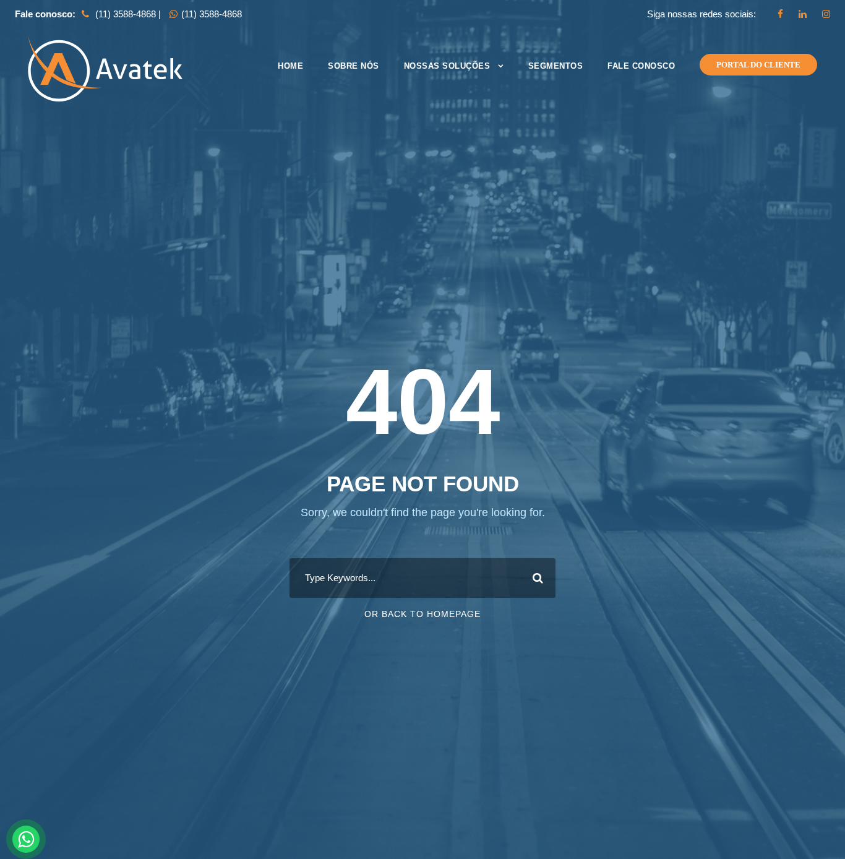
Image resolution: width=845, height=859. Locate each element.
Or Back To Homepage (422, 614)
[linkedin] (803, 14)
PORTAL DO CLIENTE (758, 64)
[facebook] (780, 14)
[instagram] (826, 14)
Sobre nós (353, 66)
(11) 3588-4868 (211, 14)
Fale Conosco (641, 66)
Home (290, 66)
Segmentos (555, 66)
